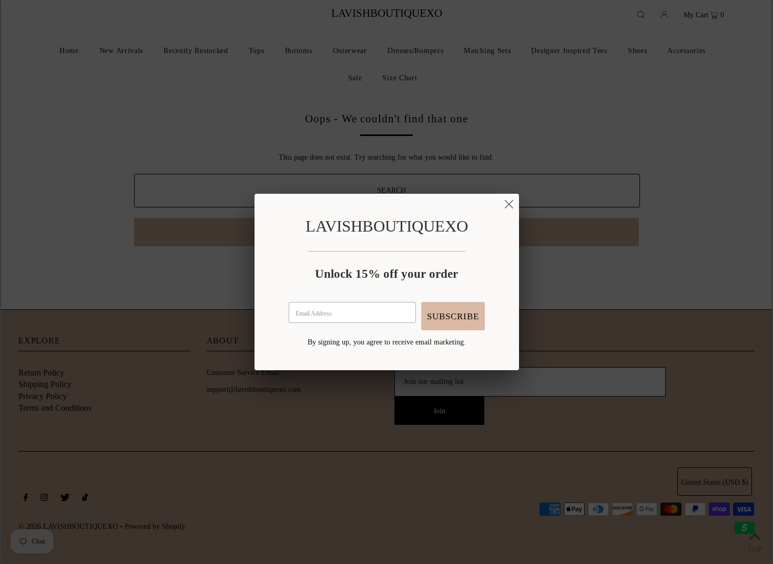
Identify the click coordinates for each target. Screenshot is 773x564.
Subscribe (453, 316)
